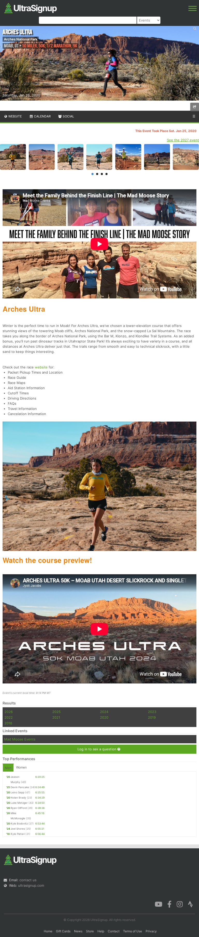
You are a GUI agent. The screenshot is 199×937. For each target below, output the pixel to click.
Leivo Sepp (17, 792)
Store (90, 931)
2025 (56, 712)
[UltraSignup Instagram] (180, 903)
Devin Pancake (20, 787)
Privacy (151, 931)
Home (48, 931)
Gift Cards (63, 931)
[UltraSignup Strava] (190, 903)
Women (21, 767)
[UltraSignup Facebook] (169, 903)
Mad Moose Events (19, 739)
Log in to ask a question (97, 749)
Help (100, 931)
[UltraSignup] (30, 7)
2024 (104, 712)
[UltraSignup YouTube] (158, 903)
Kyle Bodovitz (19, 823)
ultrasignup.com (31, 885)
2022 (8, 717)
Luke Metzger (19, 802)
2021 (56, 717)
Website (15, 116)
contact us (28, 880)
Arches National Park (20, 39)
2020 (104, 717)
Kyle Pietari (18, 833)
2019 (152, 717)
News (78, 931)
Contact (113, 931)
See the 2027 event (183, 140)
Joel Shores (18, 828)
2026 (8, 712)
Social (68, 116)
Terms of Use (132, 931)
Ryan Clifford (19, 807)
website (41, 367)
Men (8, 768)
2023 (152, 712)
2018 (8, 723)
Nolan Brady (18, 797)
